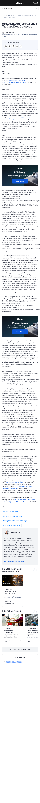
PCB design (8, 8)
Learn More (20, 181)
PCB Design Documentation (11, 525)
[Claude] (13, 46)
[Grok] (20, 46)
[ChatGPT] (5, 46)
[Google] (17, 46)
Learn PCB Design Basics (11, 511)
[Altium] (20, 3)
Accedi (35, 3)
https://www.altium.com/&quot (15, 482)
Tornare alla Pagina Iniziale (21, 649)
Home (3, 15)
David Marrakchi (9, 32)
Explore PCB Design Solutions (12, 516)
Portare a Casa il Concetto (14, 661)
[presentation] (36, 611)
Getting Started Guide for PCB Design (15, 521)
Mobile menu (3, 3)
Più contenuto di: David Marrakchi (14, 561)
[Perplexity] (9, 46)
